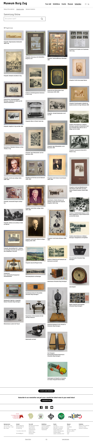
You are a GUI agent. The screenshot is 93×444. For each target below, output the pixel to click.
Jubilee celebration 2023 (58, 433)
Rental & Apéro (32, 432)
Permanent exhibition (46, 425)
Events (64, 4)
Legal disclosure (65, 439)
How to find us (32, 428)
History (68, 425)
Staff (68, 428)
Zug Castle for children (58, 426)
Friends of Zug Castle (71, 429)
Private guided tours (57, 429)
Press (68, 432)
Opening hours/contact (34, 425)
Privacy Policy (28, 439)
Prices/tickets (32, 426)
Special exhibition (45, 426)
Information (31, 433)
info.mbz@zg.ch (19, 433)
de (85, 4)
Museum (70, 4)
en (88, 4)
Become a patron (70, 431)
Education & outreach (58, 428)
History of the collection (9, 9)
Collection (78, 4)
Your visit (48, 4)
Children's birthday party (58, 431)
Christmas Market (57, 432)
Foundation (69, 426)
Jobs (68, 433)
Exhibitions (56, 4)
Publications (44, 429)
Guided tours (31, 431)
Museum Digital (45, 428)
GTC (46, 439)
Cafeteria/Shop (32, 429)
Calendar (55, 425)
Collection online (20, 9)
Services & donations (30, 9)
